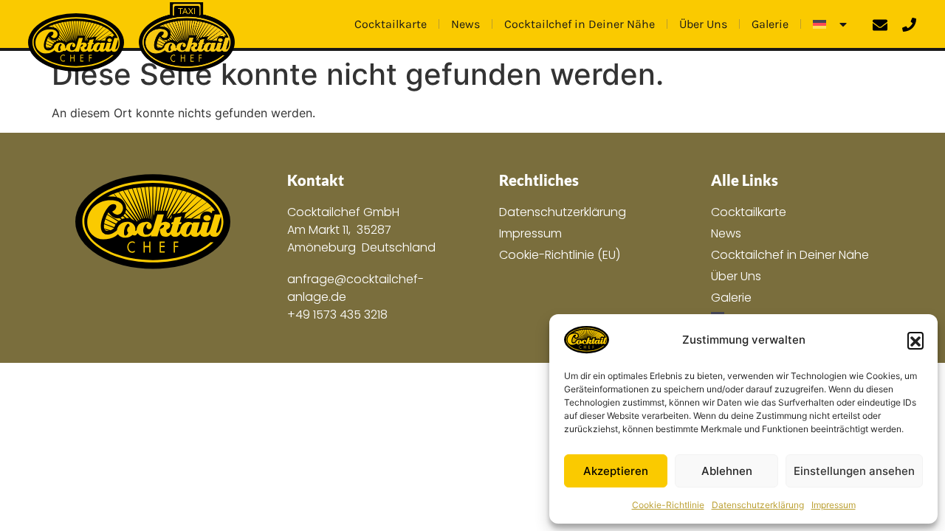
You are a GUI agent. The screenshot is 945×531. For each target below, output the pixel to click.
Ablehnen (726, 471)
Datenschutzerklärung (758, 504)
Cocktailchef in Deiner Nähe (579, 24)
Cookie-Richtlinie (668, 504)
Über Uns (703, 24)
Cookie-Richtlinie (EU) (559, 254)
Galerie (770, 24)
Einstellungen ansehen (854, 471)
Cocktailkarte (390, 24)
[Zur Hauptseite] (152, 223)
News (465, 24)
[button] (915, 340)
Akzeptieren (615, 471)
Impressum (833, 504)
